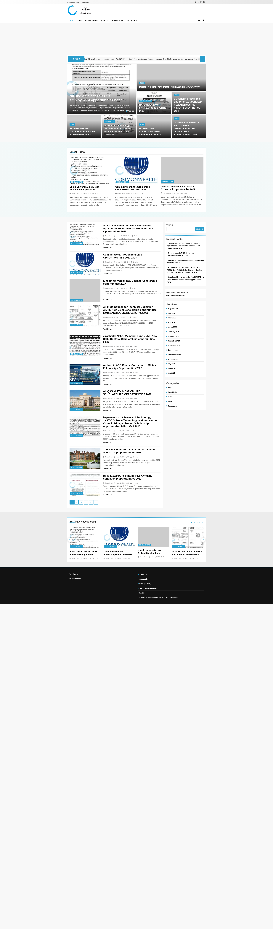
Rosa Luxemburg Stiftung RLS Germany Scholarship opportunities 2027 (127, 477)
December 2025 (174, 341)
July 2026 (171, 313)
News (170, 401)
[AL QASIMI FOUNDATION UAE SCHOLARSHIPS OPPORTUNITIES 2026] (85, 400)
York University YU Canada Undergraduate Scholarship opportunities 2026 (129, 451)
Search (169, 225)
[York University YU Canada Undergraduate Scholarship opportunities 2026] (85, 458)
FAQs (141, 593)
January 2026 (173, 336)
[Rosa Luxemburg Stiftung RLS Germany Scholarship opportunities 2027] (85, 485)
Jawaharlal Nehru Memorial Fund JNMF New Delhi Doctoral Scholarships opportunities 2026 (130, 339)
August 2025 (173, 359)
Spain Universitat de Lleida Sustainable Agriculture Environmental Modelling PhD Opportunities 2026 (86, 188)
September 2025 (174, 355)
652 (91, 502)
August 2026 (173, 309)
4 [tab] (199, 522)
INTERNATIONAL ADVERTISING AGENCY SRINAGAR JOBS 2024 (151, 131)
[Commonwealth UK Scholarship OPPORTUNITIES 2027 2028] (136, 170)
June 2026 (172, 318)
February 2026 (173, 332)
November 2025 (174, 345)
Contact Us (117, 20)
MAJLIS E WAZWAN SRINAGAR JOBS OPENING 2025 (152, 108)
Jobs (79, 20)
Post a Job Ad (132, 20)
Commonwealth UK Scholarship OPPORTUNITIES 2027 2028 (132, 188)
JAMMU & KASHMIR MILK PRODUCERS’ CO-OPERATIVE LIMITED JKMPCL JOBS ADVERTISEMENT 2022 (186, 128)
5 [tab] (202, 522)
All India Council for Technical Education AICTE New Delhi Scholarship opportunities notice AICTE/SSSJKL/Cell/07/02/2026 (130, 309)
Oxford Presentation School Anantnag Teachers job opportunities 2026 (185, 59)
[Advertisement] (136, 39)
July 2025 (171, 364)
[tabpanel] (101, 89)
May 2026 (171, 322)
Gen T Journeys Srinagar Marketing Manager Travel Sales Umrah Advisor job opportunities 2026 (119, 59)
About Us (105, 20)
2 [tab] (130, 112)
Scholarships (91, 20)
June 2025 (172, 368)
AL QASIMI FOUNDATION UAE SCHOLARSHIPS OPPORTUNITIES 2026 (127, 393)
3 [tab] (133, 112)
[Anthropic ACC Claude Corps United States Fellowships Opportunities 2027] (85, 374)
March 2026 (172, 327)
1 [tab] (127, 112)
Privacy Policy (145, 584)
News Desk (75, 193)
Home (71, 20)
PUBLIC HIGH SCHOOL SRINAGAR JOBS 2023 (169, 87)
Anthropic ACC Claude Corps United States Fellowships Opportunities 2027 (129, 367)
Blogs (170, 388)
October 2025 (173, 350)
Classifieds (109, 121)
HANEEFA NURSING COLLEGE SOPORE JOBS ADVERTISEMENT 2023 (82, 131)
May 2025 (171, 373)
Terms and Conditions (148, 588)
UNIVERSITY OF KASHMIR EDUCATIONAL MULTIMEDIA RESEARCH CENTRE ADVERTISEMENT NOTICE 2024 (188, 105)
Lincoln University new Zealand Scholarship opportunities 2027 (178, 188)
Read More (107, 247)
